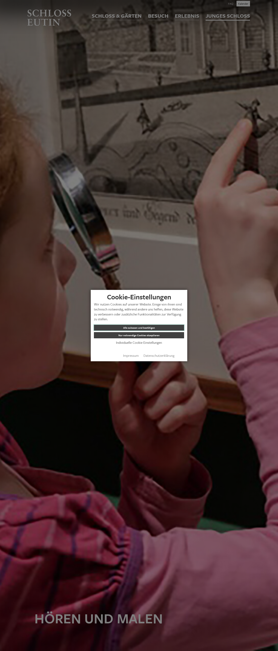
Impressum (131, 355)
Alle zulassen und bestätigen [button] (139, 327)
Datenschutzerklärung (159, 355)
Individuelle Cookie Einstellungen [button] (139, 343)
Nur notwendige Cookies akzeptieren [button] (139, 335)
